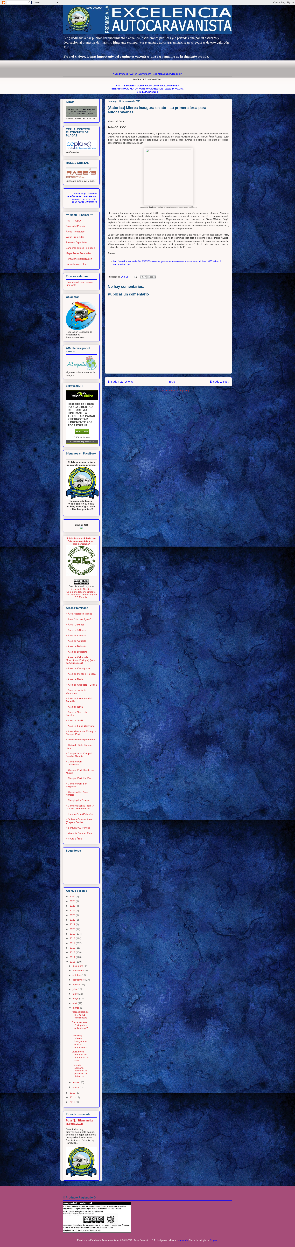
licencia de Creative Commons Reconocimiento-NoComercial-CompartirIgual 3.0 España (81, 593)
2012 (73, 1092)
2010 (73, 1102)
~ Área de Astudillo (76, 640)
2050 (73, 896)
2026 (73, 901)
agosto (77, 984)
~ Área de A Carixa (76, 630)
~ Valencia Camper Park (79, 833)
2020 (73, 929)
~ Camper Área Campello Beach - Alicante (79, 755)
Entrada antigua (219, 381)
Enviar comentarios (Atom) (175, 390)
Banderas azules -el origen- (81, 247)
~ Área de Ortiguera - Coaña (81, 684)
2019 (73, 933)
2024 (73, 910)
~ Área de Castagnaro (78, 668)
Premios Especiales (76, 242)
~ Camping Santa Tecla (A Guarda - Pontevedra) (80, 807)
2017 (73, 943)
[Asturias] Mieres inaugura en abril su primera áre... (80, 1041)
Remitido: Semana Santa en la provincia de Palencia (80, 1071)
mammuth (183, 1240)
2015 (73, 952)
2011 (72, 1097)
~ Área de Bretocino (76, 651)
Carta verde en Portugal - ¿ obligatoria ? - (80, 1026)
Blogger (213, 1240)
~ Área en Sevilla (75, 720)
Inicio (171, 381)
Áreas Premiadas (75, 231)
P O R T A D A (73, 220)
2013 (73, 961)
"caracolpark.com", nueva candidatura (80, 1014)
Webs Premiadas (75, 237)
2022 (73, 919)
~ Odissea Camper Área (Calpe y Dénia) (79, 821)
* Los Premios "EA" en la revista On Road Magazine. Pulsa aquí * (147, 74)
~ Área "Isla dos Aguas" (78, 619)
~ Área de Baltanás (76, 646)
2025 (73, 905)
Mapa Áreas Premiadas (78, 253)
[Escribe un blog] (145, 277)
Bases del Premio (75, 226)
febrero (77, 1082)
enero (76, 1087)
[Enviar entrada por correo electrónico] (135, 276)
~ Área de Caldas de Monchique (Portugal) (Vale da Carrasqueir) (80, 660)
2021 (73, 924)
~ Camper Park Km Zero (79, 778)
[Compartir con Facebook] (151, 277)
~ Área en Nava (74, 706)
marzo (76, 1007)
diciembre (78, 965)
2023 (73, 915)
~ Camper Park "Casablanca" (74, 763)
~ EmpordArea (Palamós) (79, 814)
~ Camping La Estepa (77, 800)
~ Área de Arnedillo (76, 635)
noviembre (79, 970)
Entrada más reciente (121, 381)
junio (75, 993)
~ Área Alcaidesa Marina (79, 613)
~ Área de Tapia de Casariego (76, 691)
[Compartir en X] (148, 277)
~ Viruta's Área (74, 838)
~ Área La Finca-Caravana (80, 726)
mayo (76, 998)
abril (75, 1003)
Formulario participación (79, 258)
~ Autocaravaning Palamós (80, 739)
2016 (73, 947)
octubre (77, 975)
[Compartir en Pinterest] (154, 277)
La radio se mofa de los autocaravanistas (80, 1056)
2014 (73, 957)
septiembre (79, 979)
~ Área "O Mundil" (75, 624)
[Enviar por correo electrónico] (141, 277)
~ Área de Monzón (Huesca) (81, 673)
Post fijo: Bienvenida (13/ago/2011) (79, 1122)
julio (75, 989)
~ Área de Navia (74, 679)
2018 (73, 938)
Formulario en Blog (76, 264)
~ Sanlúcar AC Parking (78, 827)
